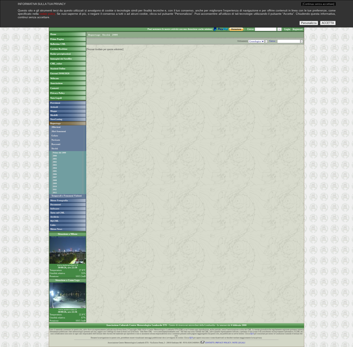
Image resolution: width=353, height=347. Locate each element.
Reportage (94, 35)
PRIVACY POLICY (223, 343)
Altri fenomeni (58, 131)
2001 (55, 159)
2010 (55, 186)
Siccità (54, 148)
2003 (55, 165)
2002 (55, 162)
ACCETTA (328, 23)
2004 (55, 168)
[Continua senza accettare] (318, 4)
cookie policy (47, 13)
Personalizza (308, 23)
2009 (55, 183)
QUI (252, 334)
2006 (55, 174)
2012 (55, 192)
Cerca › (273, 41)
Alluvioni (55, 127)
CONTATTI (209, 343)
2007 (55, 177)
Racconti (55, 144)
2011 (55, 189)
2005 (55, 171)
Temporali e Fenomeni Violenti (66, 195)
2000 (55, 156)
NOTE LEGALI (238, 343)
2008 (55, 180)
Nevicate (55, 140)
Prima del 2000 (59, 153)
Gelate (54, 135)
